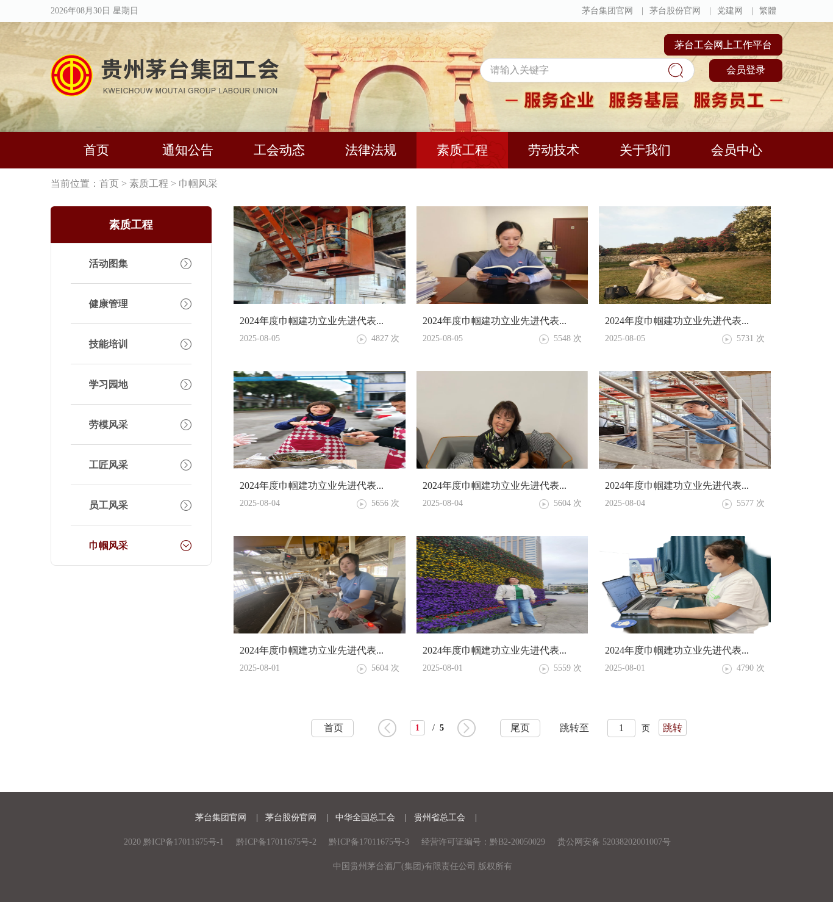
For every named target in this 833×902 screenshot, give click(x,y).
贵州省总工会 (441, 817)
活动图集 (108, 263)
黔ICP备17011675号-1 (183, 841)
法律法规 (370, 150)
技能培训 (108, 344)
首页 (96, 150)
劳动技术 (553, 150)
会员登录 (745, 70)
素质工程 (462, 150)
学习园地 (108, 384)
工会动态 (279, 150)
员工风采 (108, 505)
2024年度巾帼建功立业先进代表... (312, 321)
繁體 (767, 10)
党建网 (730, 10)
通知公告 (187, 150)
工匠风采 (108, 465)
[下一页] (466, 728)
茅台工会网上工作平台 (723, 45)
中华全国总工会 (366, 817)
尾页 (520, 728)
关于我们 (645, 150)
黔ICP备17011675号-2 (276, 841)
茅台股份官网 (675, 10)
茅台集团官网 (607, 10)
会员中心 (736, 150)
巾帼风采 (198, 183)
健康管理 (108, 303)
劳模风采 (108, 424)
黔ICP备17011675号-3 (369, 841)
